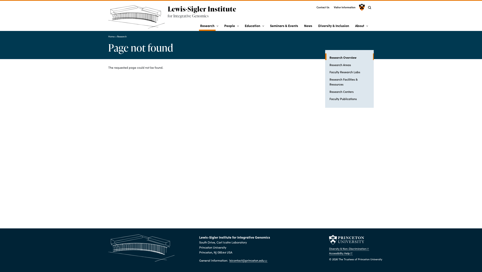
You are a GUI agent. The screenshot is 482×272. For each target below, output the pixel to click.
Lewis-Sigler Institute (202, 9)
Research (208, 25)
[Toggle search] (369, 7)
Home (111, 36)
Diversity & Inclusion (333, 25)
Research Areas (340, 65)
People (229, 25)
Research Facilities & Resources (343, 81)
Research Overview (351, 57)
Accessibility (339, 253)
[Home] (138, 18)
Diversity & (347, 248)
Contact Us (323, 7)
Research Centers (341, 91)
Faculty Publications (343, 99)
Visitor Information (344, 7)
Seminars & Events (284, 25)
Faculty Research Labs (344, 72)
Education (252, 25)
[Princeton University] (361, 7)
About (359, 25)
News (308, 25)
